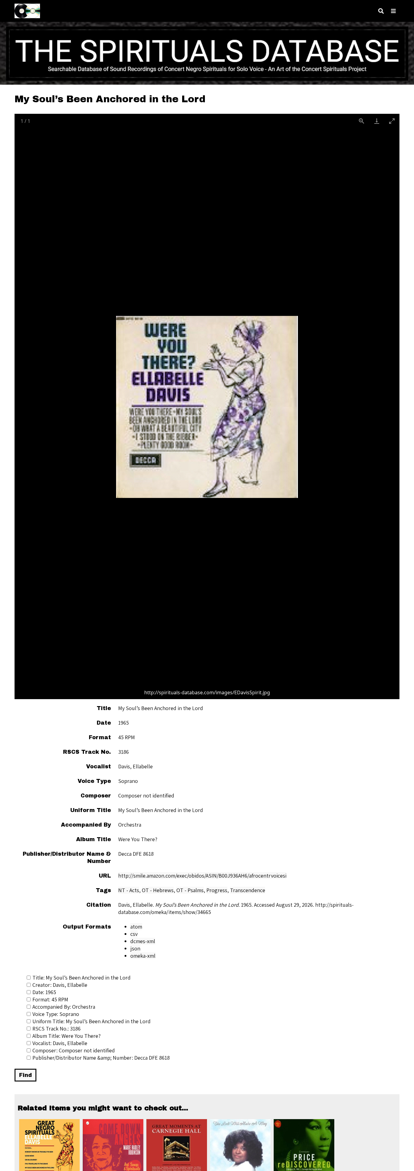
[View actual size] (361, 121)
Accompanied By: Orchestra (63, 1006)
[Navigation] (393, 11)
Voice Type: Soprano (55, 1013)
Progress (216, 890)
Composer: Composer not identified (73, 1050)
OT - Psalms (190, 890)
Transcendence (247, 890)
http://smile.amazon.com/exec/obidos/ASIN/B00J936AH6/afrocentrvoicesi (202, 875)
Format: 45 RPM (50, 999)
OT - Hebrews (158, 890)
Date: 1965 (44, 992)
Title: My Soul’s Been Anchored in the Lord (81, 977)
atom (136, 926)
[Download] (376, 121)
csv (134, 933)
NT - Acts (128, 890)
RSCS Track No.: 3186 (56, 1028)
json (135, 948)
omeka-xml (142, 955)
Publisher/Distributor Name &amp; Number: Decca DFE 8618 (101, 1057)
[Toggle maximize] (391, 121)
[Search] (381, 11)
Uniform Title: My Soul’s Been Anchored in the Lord (91, 1021)
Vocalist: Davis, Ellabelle (59, 1043)
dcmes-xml (142, 941)
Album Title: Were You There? (66, 1035)
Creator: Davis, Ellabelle (59, 984)
